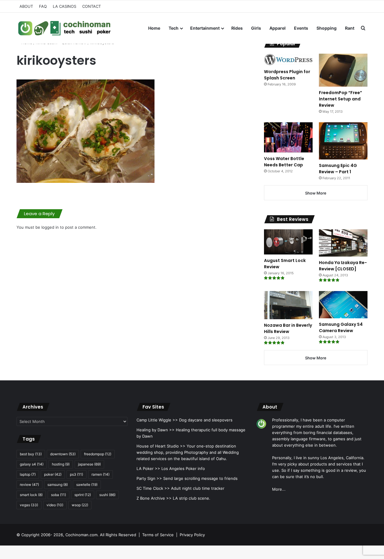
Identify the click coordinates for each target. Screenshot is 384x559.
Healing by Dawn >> (155, 429)
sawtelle (87, 484)
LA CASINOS (64, 6)
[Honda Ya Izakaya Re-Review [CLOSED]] (343, 243)
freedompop (97, 454)
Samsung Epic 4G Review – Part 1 (338, 168)
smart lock (31, 494)
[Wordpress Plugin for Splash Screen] (288, 60)
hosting (61, 464)
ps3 (76, 474)
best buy (31, 454)
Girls (256, 28)
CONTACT (91, 6)
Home (154, 28)
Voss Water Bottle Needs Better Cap (284, 162)
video (54, 505)
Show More (315, 193)
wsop (80, 505)
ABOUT (26, 6)
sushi (107, 494)
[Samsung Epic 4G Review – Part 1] (343, 140)
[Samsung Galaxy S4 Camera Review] (343, 304)
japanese (89, 464)
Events (301, 28)
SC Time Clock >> (153, 488)
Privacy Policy (192, 534)
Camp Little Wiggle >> (157, 420)
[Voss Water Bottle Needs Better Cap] (288, 137)
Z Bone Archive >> (154, 498)
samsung (57, 484)
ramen (101, 474)
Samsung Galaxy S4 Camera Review (341, 327)
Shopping (326, 28)
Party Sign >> (149, 478)
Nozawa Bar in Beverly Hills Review (288, 328)
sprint (82, 494)
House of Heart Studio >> (160, 446)
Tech (173, 28)
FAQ (43, 6)
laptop (28, 474)
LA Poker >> (148, 468)
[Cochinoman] (64, 28)
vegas (29, 505)
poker (53, 474)
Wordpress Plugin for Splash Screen (287, 75)
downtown (63, 454)
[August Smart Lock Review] (288, 241)
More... (279, 489)
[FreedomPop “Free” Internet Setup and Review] (343, 70)
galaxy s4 (32, 464)
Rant (349, 28)
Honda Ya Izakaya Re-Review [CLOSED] (343, 266)
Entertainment (205, 28)
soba (58, 494)
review (29, 484)
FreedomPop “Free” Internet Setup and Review (340, 99)
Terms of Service (158, 534)
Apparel (277, 28)
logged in (50, 227)
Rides (237, 28)
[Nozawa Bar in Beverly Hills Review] (288, 305)
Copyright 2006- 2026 (42, 534)
